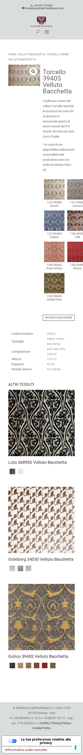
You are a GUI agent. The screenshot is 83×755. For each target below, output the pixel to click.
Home (12, 54)
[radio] (54, 193)
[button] (33, 71)
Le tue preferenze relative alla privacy (46, 741)
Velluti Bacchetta (31, 54)
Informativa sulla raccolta (26, 750)
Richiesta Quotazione (59, 317)
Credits (44, 723)
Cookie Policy (41, 728)
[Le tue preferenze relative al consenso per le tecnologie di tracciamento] (76, 748)
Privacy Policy (60, 723)
